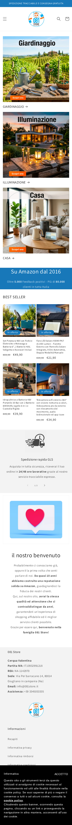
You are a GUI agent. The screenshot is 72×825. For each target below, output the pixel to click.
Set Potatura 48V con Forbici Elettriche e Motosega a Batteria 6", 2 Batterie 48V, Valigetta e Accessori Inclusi (17, 345)
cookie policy (13, 800)
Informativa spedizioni (22, 765)
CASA (6, 258)
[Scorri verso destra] (44, 485)
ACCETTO (61, 774)
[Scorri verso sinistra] (27, 485)
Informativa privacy (19, 747)
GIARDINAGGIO (13, 107)
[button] (5, 19)
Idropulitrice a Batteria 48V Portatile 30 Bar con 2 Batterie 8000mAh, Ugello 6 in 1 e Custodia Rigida (19, 404)
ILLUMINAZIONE (14, 182)
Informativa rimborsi (20, 756)
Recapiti (13, 739)
